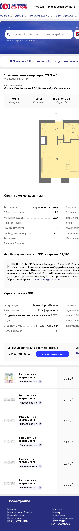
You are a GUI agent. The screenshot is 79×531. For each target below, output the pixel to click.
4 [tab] (55, 195)
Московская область (20, 512)
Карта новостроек (62, 518)
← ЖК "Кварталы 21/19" (20, 61)
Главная (4, 16)
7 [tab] (65, 195)
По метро (56, 512)
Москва (19, 16)
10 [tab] (74, 195)
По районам (58, 515)
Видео (43, 61)
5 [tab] (59, 195)
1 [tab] (46, 195)
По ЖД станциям (17, 521)
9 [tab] (71, 195)
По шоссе (56, 509)
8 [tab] (68, 195)
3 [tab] (52, 195)
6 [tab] (62, 195)
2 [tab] (49, 195)
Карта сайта (58, 521)
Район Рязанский (64, 16)
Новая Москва (16, 515)
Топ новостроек (60, 524)
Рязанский (44, 88)
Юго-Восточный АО (39, 16)
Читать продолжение (46, 279)
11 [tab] (77, 195)
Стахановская (62, 88)
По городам (14, 518)
